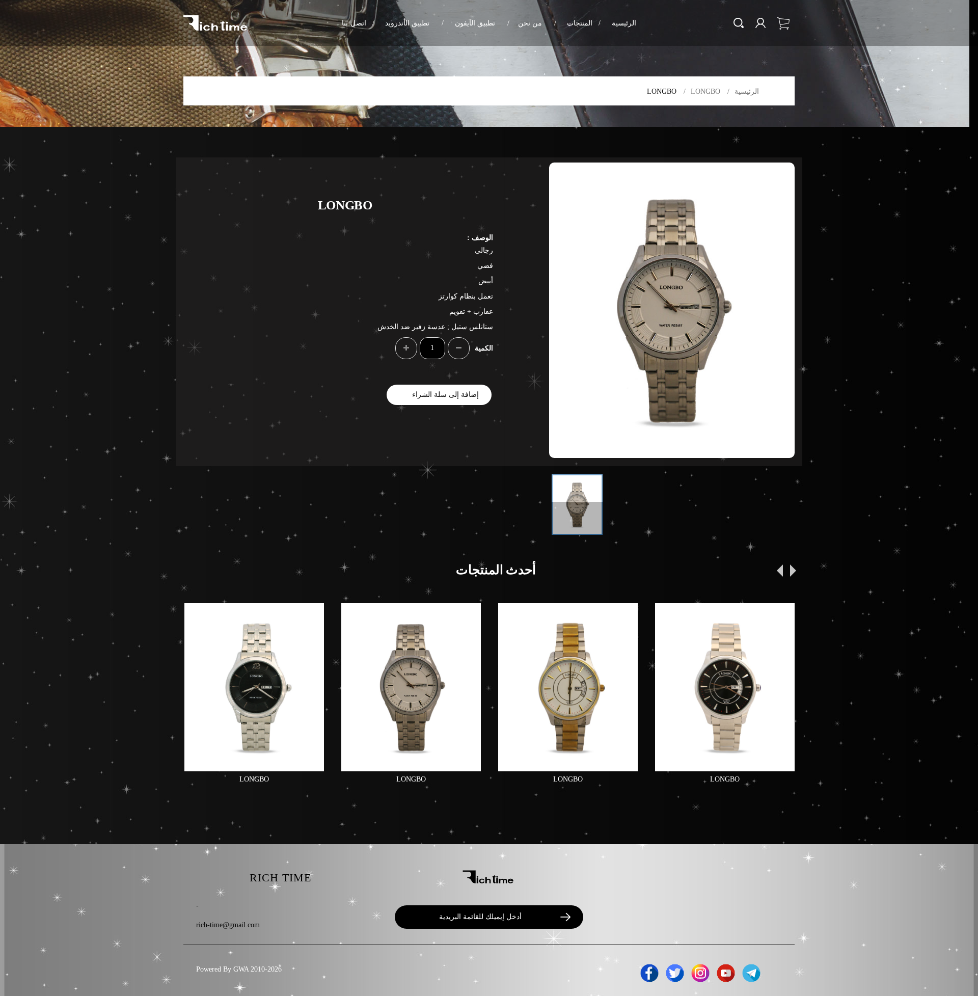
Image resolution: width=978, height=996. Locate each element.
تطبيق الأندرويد (401, 23)
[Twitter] (675, 971)
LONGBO (705, 91)
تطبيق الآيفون (468, 23)
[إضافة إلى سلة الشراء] (201, 619)
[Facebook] (649, 971)
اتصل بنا (354, 23)
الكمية (484, 348)
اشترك (560, 917)
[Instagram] (700, 971)
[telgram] (751, 971)
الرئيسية (617, 23)
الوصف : (480, 237)
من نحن (524, 23)
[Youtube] (726, 971)
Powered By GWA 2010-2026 (239, 969)
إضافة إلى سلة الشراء (445, 394)
